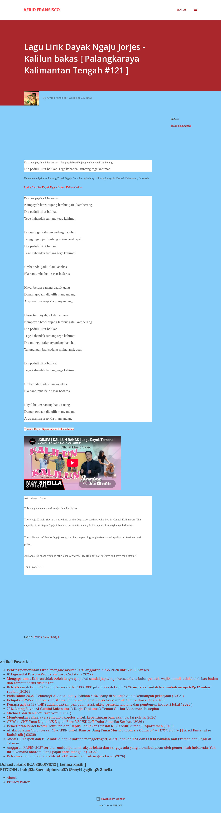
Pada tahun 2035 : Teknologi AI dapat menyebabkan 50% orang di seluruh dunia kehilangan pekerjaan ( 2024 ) (95, 696)
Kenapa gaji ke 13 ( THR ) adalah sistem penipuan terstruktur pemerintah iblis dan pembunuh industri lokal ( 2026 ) (99, 704)
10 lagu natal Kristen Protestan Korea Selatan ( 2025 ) (50, 674)
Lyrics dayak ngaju (181, 125)
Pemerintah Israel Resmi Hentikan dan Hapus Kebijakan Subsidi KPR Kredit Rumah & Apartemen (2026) (90, 726)
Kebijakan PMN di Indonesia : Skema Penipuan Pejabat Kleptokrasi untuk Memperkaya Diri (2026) (86, 700)
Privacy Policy (18, 782)
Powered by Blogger (112, 798)
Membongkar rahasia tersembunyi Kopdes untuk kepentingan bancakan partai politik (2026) (81, 717)
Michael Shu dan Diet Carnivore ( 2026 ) (39, 713)
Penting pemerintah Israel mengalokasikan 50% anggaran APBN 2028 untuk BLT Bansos (78, 670)
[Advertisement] (89, 133)
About (12, 777)
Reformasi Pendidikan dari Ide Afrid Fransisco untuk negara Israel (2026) (66, 756)
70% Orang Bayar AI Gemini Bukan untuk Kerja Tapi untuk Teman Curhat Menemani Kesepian (83, 708)
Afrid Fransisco (41, 9)
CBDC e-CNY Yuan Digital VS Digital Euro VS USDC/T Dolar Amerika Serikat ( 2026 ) (75, 721)
